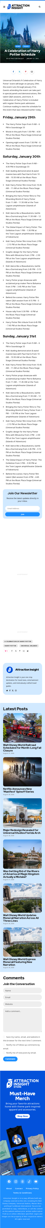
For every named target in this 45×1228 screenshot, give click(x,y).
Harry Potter (10, 646)
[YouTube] (36, 1181)
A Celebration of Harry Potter (18, 641)
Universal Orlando (29, 646)
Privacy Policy (32, 1188)
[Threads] (22, 1181)
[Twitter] (19, 71)
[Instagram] (15, 1181)
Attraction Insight (16, 58)
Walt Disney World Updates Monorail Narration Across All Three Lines (21, 918)
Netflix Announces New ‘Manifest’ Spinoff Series (18, 790)
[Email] (32, 71)
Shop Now (22, 1116)
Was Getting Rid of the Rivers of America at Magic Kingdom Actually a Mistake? (21, 874)
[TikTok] (29, 1181)
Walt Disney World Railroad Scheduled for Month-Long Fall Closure (22, 747)
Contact (19, 1188)
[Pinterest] (25, 71)
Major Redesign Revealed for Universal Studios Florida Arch (21, 831)
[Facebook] (13, 71)
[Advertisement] (22, 549)
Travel (26, 46)
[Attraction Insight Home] (18, 6)
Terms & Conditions (22, 1193)
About (9, 1188)
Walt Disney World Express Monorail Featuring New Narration (19, 962)
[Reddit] (27, 651)
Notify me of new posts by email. (21, 1052)
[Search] (39, 7)
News (18, 46)
